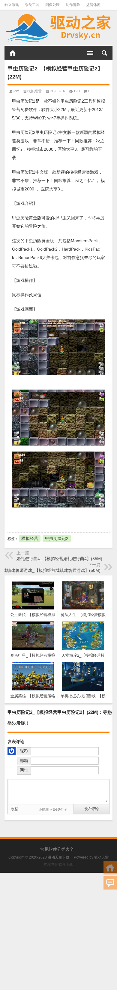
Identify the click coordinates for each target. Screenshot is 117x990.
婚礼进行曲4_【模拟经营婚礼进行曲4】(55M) (59, 558)
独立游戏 (11, 5)
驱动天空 (101, 857)
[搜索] (104, 53)
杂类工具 (32, 5)
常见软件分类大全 (57, 849)
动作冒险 (73, 5)
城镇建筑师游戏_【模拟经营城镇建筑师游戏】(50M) (51, 570)
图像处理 (52, 5)
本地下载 (40, 519)
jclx (16, 91)
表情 (15, 809)
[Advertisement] (58, 931)
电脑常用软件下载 (58, 864)
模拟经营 (34, 91)
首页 (12, 53)
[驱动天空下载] (58, 28)
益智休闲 (93, 5)
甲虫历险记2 (56, 538)
